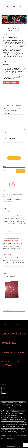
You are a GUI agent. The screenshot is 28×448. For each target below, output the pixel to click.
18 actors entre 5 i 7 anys (17, 417)
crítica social (23, 435)
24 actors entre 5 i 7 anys (12, 432)
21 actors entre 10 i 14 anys (10, 428)
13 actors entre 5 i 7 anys (19, 404)
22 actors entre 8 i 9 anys (9, 429)
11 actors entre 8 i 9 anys (16, 402)
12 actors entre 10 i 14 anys (10, 404)
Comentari (6, 113)
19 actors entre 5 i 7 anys (7, 421)
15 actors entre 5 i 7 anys (9, 410)
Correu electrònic (9, 138)
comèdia (17, 435)
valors (13, 438)
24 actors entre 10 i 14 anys (8, 435)
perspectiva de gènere (5, 438)
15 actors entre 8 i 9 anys (20, 410)
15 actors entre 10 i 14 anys (6, 411)
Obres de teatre (14, 6)
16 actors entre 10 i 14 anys (17, 413)
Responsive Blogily (11, 446)
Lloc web (5, 145)
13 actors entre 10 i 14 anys (18, 406)
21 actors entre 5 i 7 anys (10, 426)
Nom (4, 132)
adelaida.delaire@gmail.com (10, 240)
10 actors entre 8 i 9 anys (21, 401)
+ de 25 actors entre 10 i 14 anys (8, 401)
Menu (24, 13)
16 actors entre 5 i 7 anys (17, 411)
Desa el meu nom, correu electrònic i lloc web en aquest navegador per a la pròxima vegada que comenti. (14, 151)
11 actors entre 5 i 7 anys (6, 402)
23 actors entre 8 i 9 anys (16, 431)
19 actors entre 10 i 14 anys (10, 422)
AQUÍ (13, 276)
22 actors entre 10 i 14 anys (20, 429)
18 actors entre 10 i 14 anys (20, 419)
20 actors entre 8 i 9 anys (10, 424)
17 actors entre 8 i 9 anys (19, 415)
